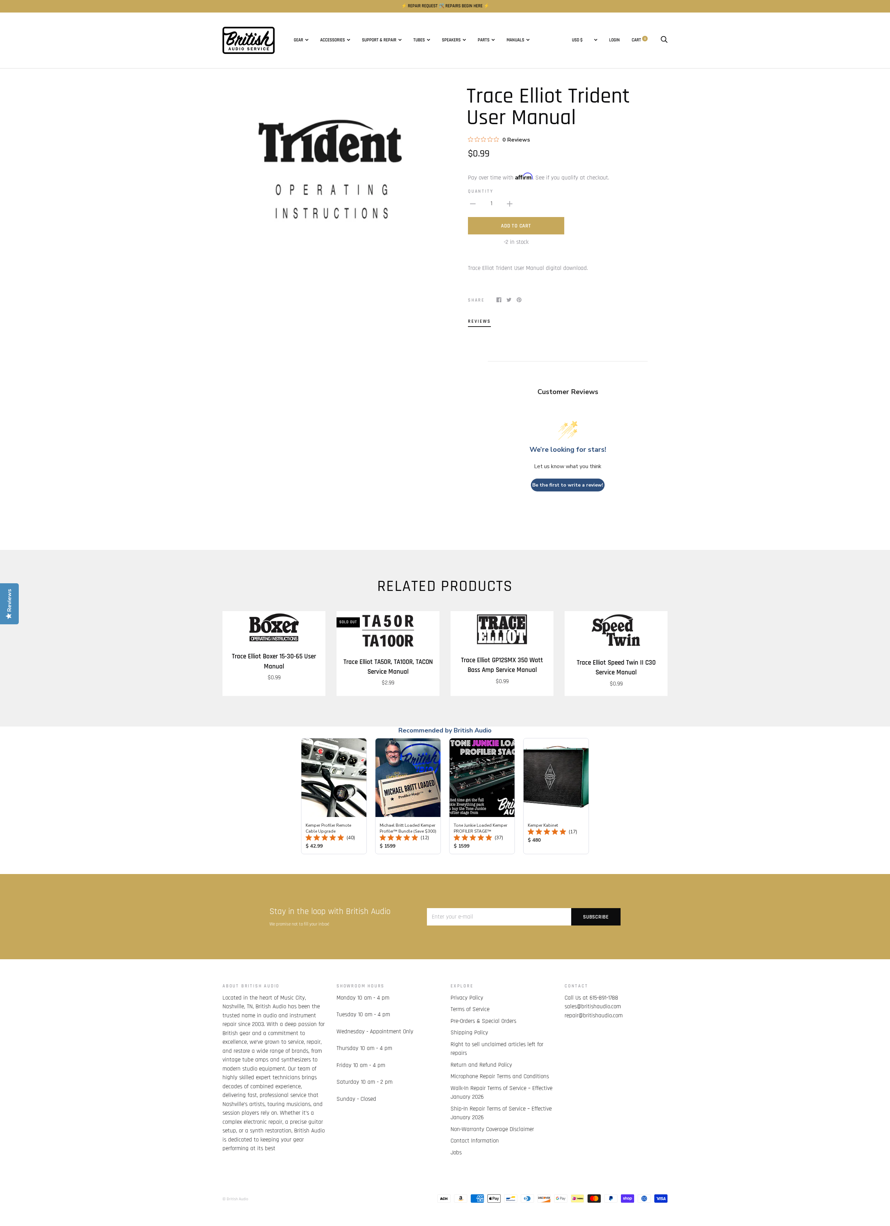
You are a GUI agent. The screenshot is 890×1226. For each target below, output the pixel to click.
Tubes (419, 40)
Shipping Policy (469, 1032)
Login (614, 40)
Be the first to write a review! (567, 485)
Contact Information (475, 1141)
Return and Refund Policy (481, 1065)
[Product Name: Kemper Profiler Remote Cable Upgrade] (334, 796)
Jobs (456, 1152)
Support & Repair (379, 40)
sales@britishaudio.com (593, 1006)
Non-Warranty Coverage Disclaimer (492, 1129)
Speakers (451, 40)
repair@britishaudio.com (594, 1015)
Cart (639, 40)
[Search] (664, 40)
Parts (484, 40)
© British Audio (235, 1199)
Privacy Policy (467, 998)
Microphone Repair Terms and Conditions (500, 1076)
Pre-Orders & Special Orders (483, 1021)
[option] (330, 176)
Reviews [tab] (479, 321)
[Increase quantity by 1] (510, 203)
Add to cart (516, 226)
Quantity (480, 191)
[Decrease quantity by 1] (473, 203)
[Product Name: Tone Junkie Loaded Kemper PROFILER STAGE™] (482, 796)
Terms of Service (470, 1009)
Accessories (332, 40)
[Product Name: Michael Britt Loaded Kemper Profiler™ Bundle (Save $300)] (408, 796)
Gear (298, 40)
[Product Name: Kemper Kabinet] (556, 796)
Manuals (515, 40)
